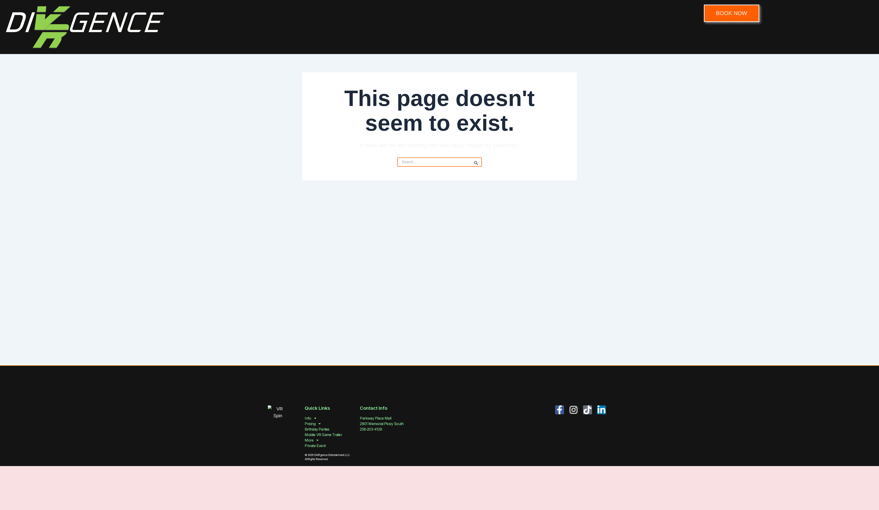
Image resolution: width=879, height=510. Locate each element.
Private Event (315, 445)
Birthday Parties (317, 429)
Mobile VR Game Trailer (323, 434)
